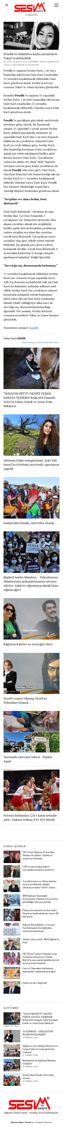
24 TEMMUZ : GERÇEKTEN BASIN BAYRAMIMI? (37, 1033)
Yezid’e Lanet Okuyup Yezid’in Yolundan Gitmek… (25, 700)
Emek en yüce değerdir (34, 982)
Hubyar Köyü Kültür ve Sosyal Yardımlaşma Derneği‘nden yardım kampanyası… (38, 928)
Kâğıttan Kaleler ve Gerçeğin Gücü (28, 644)
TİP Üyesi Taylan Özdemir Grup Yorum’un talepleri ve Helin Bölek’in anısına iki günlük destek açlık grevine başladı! (40, 958)
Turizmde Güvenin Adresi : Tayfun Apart (28, 759)
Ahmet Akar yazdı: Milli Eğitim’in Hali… (40, 941)
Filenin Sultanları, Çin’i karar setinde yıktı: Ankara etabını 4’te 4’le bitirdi (30, 817)
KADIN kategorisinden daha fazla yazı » (40, 342)
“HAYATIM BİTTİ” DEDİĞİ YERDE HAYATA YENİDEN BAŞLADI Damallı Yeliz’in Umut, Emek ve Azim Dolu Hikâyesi (29, 399)
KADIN (34, 328)
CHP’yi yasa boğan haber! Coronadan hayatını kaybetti (38, 868)
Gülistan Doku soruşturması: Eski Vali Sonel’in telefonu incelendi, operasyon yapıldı (31, 464)
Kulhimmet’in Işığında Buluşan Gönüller (39, 1062)
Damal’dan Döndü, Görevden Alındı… (30, 523)
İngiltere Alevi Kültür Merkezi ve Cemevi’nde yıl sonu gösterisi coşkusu (40, 1049)
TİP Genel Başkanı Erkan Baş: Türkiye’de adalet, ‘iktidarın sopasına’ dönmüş (38, 855)
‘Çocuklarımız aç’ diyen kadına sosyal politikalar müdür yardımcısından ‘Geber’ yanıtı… (40, 884)
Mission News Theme (21, 1122)
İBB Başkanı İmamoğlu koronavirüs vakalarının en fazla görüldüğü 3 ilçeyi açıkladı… (40, 899)
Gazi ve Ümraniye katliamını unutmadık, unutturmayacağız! (39, 970)
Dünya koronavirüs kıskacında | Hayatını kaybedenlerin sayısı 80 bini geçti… (40, 913)
